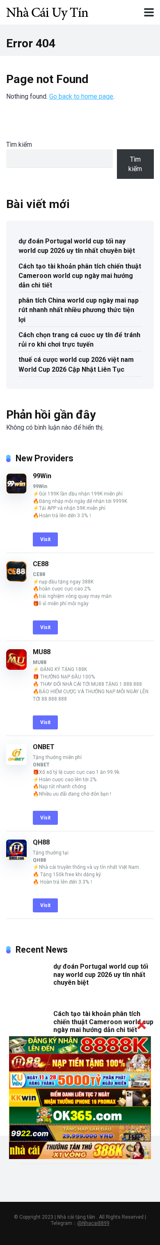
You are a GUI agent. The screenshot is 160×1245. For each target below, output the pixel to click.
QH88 (41, 842)
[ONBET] (16, 762)
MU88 (41, 652)
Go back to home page (81, 96)
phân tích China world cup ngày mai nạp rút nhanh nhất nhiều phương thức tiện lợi (78, 309)
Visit (45, 539)
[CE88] (16, 579)
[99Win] (16, 491)
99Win (42, 476)
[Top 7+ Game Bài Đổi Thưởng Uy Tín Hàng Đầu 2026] (47, 11)
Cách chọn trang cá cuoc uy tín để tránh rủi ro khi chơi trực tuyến (79, 339)
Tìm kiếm (19, 144)
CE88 (40, 564)
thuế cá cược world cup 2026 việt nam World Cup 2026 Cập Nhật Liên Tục (76, 364)
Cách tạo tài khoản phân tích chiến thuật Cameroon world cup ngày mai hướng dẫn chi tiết (79, 275)
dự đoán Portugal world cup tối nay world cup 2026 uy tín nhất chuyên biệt (76, 246)
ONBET (44, 747)
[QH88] (16, 858)
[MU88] (16, 667)
